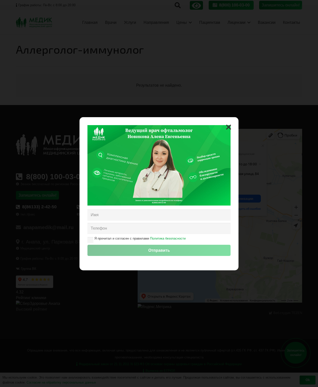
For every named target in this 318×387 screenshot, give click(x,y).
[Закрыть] (228, 127)
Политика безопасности (168, 238)
